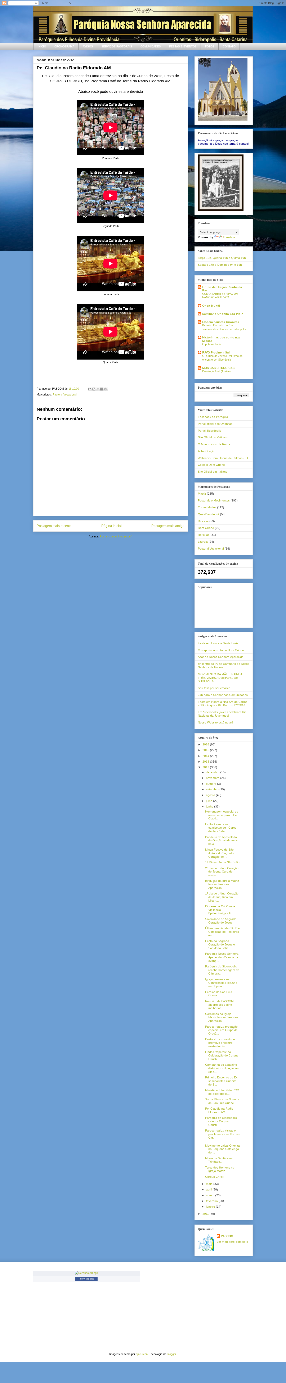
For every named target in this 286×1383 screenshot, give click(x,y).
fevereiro (212, 1201)
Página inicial (111, 526)
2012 (206, 767)
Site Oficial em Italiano (212, 471)
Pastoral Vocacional (65, 394)
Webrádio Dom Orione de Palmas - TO (223, 458)
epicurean (142, 1354)
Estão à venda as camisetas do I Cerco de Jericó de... (220, 828)
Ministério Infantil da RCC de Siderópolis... (222, 1091)
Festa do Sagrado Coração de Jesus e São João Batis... (220, 944)
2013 (206, 761)
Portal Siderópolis (209, 430)
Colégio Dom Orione (211, 464)
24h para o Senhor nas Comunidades (223, 695)
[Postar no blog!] (94, 389)
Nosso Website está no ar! (215, 722)
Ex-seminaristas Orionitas (220, 322)
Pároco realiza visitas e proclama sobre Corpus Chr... (222, 1134)
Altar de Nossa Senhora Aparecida (220, 656)
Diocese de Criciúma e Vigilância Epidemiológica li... (220, 910)
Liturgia (203, 541)
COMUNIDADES (150, 46)
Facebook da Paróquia (213, 416)
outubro (211, 783)
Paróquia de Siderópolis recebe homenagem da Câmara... (222, 970)
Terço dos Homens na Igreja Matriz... (219, 1169)
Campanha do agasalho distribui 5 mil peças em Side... (222, 1068)
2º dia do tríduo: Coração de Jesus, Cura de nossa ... (221, 871)
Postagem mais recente (54, 526)
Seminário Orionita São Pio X (222, 313)
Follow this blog (86, 1278)
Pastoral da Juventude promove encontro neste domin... (220, 1042)
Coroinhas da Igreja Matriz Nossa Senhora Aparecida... (221, 1017)
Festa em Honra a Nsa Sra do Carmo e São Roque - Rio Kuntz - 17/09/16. (222, 703)
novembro (213, 778)
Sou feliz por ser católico (214, 688)
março (210, 1195)
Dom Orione (206, 527)
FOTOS (209, 46)
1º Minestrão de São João (222, 862)
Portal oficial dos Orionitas (215, 423)
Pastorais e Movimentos (214, 500)
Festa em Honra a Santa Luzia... (219, 643)
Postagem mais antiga (167, 526)
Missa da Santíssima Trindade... (219, 1159)
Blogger (171, 1354)
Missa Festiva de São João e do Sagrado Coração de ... (219, 853)
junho (210, 806)
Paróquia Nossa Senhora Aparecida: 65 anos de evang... (221, 957)
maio (209, 1183)
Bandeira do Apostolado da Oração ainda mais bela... (221, 840)
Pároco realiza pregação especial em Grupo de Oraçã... (221, 1030)
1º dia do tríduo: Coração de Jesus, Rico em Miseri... (221, 897)
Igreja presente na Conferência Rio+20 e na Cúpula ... (221, 982)
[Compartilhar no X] (98, 389)
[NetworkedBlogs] (86, 1273)
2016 (206, 744)
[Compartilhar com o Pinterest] (106, 389)
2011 (206, 1213)
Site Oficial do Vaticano (213, 437)
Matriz (202, 493)
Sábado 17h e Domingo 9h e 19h (220, 264)
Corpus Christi (214, 1176)
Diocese (203, 521)
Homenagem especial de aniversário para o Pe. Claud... (221, 815)
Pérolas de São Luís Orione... (218, 993)
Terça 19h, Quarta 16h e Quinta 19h (222, 257)
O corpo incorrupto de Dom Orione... (222, 650)
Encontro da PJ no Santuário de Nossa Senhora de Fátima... (223, 665)
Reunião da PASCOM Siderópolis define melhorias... (219, 1004)
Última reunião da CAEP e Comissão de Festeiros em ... (222, 931)
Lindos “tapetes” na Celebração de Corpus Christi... (221, 1055)
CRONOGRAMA (64, 46)
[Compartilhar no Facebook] (102, 389)
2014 (206, 756)
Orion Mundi (211, 305)
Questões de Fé (208, 514)
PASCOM (227, 1236)
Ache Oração (206, 451)
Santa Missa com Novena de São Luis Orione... (222, 1101)
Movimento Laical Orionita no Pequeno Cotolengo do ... (222, 1149)
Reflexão (204, 534)
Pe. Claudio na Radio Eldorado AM (219, 1110)
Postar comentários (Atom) (116, 536)
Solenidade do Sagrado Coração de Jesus (220, 920)
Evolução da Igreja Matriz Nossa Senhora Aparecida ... (222, 884)
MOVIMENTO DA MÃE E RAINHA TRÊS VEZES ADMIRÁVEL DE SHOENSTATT (220, 677)
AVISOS (88, 46)
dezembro (213, 772)
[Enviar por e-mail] (90, 389)
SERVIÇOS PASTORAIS (116, 46)
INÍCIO (42, 46)
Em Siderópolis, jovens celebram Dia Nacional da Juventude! (222, 713)
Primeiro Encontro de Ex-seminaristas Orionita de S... (221, 1081)
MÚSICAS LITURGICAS (218, 368)
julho (209, 800)
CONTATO (229, 46)
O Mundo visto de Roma (214, 444)
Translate (229, 237)
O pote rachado (211, 344)
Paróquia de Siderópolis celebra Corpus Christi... (221, 1121)
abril (209, 1189)
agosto (211, 795)
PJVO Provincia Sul (216, 352)
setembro (212, 789)
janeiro (211, 1206)
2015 (206, 750)
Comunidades (207, 507)
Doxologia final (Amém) (216, 371)
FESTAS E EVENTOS (183, 46)
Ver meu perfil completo (232, 1241)
